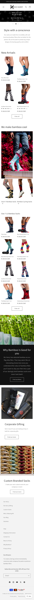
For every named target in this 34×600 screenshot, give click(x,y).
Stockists (6, 521)
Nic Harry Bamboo (10, 593)
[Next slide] (21, 24)
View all (17, 116)
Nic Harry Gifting (8, 505)
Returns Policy (7, 540)
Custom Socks (7, 509)
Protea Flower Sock (21, 278)
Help (4, 529)
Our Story (6, 501)
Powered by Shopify (19, 593)
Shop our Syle (17, 16)
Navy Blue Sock (5, 77)
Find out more (11, 437)
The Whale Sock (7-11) (22, 79)
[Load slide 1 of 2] (16, 24)
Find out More (17, 379)
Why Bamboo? (7, 544)
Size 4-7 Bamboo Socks (8, 202)
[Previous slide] (13, 24)
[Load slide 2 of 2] (18, 24)
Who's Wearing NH (8, 513)
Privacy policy (13, 596)
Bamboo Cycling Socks (24, 202)
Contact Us (6, 537)
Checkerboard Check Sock (23, 301)
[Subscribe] (28, 576)
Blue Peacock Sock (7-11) (23, 106)
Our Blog (5, 517)
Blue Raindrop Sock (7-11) (7, 256)
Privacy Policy (7, 548)
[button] (3, 7)
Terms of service (22, 596)
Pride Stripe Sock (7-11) (22, 256)
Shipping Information (9, 533)
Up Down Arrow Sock (6, 106)
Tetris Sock (3, 234)
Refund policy (28, 593)
